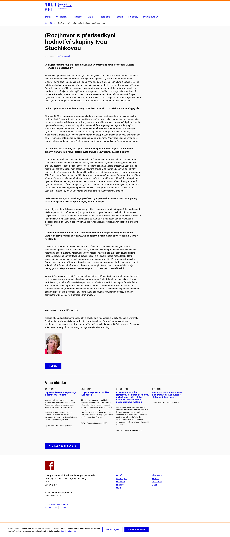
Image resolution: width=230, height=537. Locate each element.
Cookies (63, 507)
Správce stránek (51, 507)
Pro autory (157, 481)
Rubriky (120, 485)
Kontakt (155, 478)
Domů (119, 475)
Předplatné (157, 475)
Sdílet (54, 366)
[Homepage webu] (58, 7)
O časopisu (121, 478)
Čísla (118, 488)
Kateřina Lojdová (63, 56)
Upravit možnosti (67, 531)
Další (154, 485)
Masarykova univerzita (59, 504)
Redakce (120, 481)
